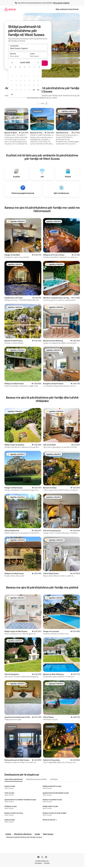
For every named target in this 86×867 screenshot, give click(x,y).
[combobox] (28, 48)
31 (12, 94)
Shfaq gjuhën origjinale (61, 3)
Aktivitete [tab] (54, 779)
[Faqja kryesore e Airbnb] (10, 9)
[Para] (46, 103)
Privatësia (38, 863)
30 (38, 90)
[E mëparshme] (38, 103)
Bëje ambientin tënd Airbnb (67, 9)
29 (34, 90)
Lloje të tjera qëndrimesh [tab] (13, 779)
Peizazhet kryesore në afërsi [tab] (36, 779)
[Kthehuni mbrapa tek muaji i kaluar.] (12, 62)
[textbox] (18, 56)
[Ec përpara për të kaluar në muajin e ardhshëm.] (38, 62)
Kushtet (47, 863)
